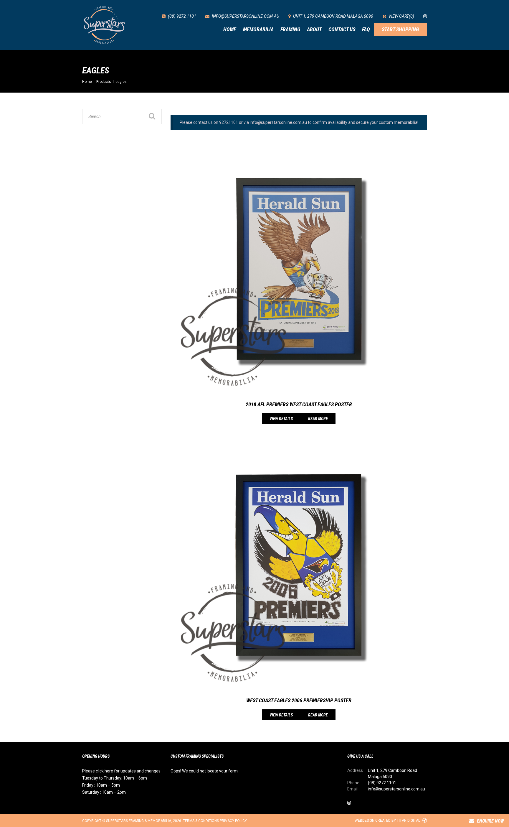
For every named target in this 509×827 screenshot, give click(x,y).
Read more (318, 418)
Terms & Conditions (201, 821)
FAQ (366, 29)
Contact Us (341, 29)
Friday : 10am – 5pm (101, 785)
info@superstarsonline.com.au (396, 789)
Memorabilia (258, 29)
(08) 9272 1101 (382, 782)
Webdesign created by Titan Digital (388, 820)
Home (229, 29)
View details (281, 418)
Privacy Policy (233, 821)
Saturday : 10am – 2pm (104, 792)
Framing (290, 29)
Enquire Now (490, 821)
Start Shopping (400, 29)
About (314, 29)
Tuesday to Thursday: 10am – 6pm (114, 778)
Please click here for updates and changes (121, 771)
